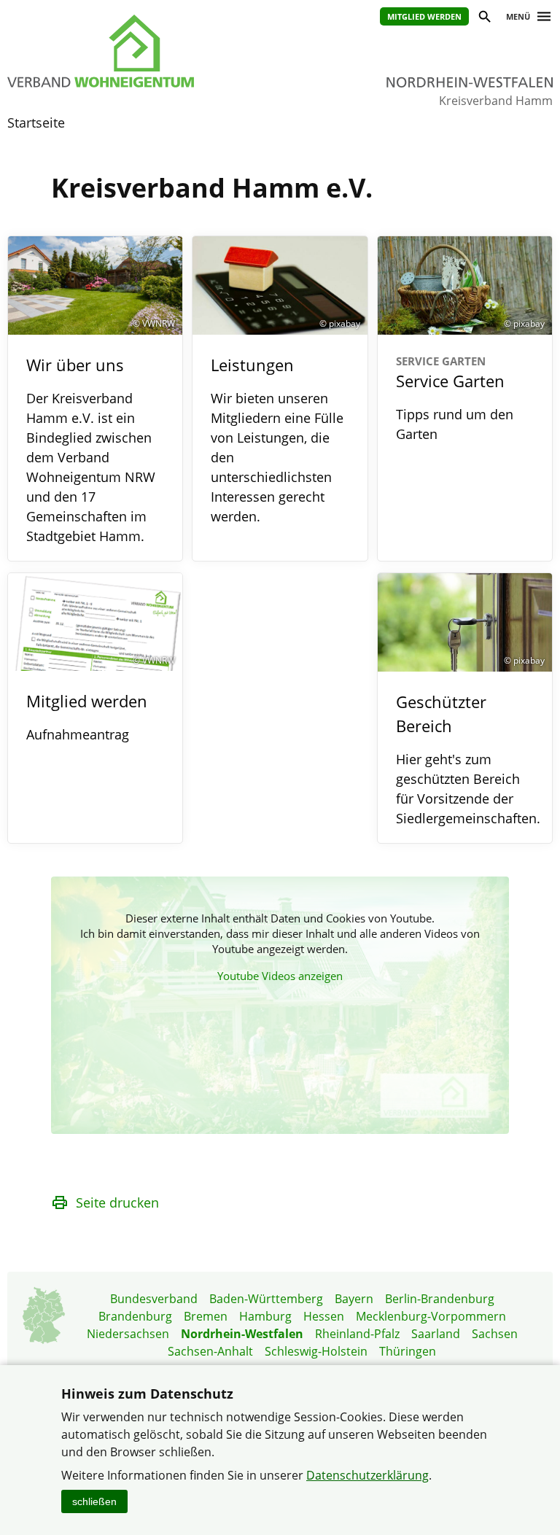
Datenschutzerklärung (367, 1475)
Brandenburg (135, 1316)
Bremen (206, 1316)
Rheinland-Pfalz (357, 1334)
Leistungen (252, 365)
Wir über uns (75, 365)
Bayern (354, 1299)
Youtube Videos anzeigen (280, 975)
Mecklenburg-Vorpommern (431, 1316)
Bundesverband (154, 1299)
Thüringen (407, 1351)
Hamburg (265, 1316)
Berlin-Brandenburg (439, 1299)
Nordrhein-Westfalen (242, 1334)
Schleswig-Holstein (316, 1351)
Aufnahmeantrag (77, 734)
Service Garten (450, 373)
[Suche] (484, 18)
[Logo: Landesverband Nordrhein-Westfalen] (129, 51)
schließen (94, 1501)
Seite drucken (117, 1202)
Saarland (435, 1334)
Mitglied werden (424, 16)
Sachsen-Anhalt (210, 1351)
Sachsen (495, 1334)
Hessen (323, 1316)
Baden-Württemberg (266, 1299)
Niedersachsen (128, 1334)
